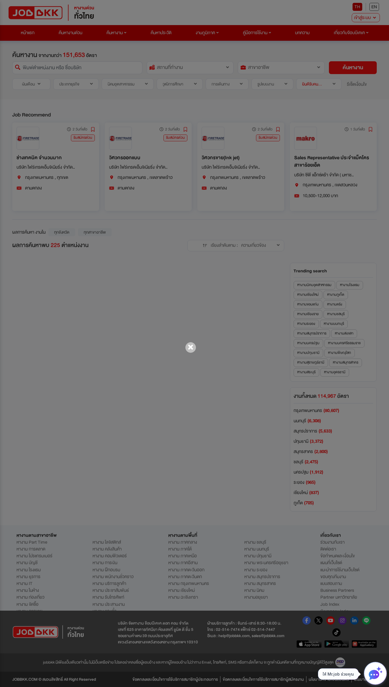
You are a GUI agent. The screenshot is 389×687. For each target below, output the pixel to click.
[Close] (190, 347)
